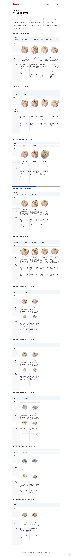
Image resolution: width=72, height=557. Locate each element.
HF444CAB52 (15, 506)
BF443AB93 (25, 93)
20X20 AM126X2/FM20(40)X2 (36, 22)
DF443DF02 (15, 242)
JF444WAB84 (15, 345)
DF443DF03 (25, 242)
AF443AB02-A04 (45, 39)
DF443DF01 (44, 242)
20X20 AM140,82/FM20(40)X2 (19, 22)
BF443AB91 (44, 93)
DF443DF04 (34, 242)
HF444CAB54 (25, 506)
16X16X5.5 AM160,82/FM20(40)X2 (52, 25)
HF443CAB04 (34, 194)
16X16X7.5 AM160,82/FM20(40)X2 (20, 25)
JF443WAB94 (34, 145)
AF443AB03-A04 (54, 39)
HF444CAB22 (15, 398)
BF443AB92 (15, 93)
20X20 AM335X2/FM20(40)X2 (20, 19)
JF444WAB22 (15, 452)
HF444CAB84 (25, 292)
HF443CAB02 (15, 194)
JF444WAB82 (25, 345)
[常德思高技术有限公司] (17, 3)
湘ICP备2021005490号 (46, 552)
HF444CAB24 (25, 398)
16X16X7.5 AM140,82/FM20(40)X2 (52, 22)
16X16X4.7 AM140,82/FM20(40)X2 (20, 28)
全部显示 (15, 37)
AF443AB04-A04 (16, 41)
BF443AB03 (15, 94)
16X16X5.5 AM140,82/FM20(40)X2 (36, 25)
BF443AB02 (53, 93)
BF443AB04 (25, 94)
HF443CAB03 (25, 194)
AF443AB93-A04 (26, 39)
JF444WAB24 (25, 452)
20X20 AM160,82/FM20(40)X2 (52, 19)
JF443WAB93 (25, 145)
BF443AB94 (34, 93)
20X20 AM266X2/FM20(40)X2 (36, 19)
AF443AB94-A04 (35, 39)
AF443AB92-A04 (16, 39)
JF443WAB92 (15, 145)
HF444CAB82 (15, 292)
